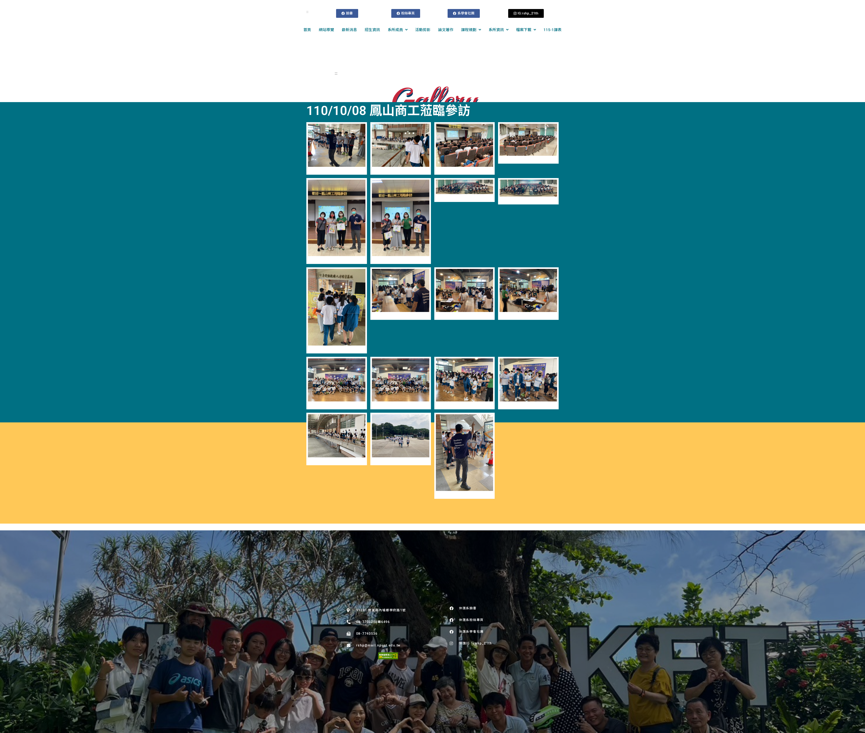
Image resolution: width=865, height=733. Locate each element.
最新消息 (349, 29)
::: (307, 11)
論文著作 (445, 29)
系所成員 (395, 29)
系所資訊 (496, 29)
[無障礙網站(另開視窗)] (388, 655)
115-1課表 (553, 29)
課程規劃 (468, 29)
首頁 (307, 29)
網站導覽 (326, 29)
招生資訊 (372, 29)
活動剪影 (422, 29)
